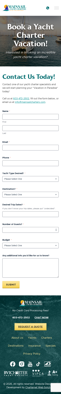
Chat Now (41, 317)
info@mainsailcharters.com (30, 102)
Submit (11, 285)
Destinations (16, 346)
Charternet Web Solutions (40, 387)
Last (4, 133)
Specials (50, 346)
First (4, 122)
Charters (46, 338)
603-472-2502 (21, 98)
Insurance (34, 346)
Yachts (32, 338)
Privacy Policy (31, 354)
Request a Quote (30, 327)
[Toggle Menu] (56, 7)
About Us (17, 338)
